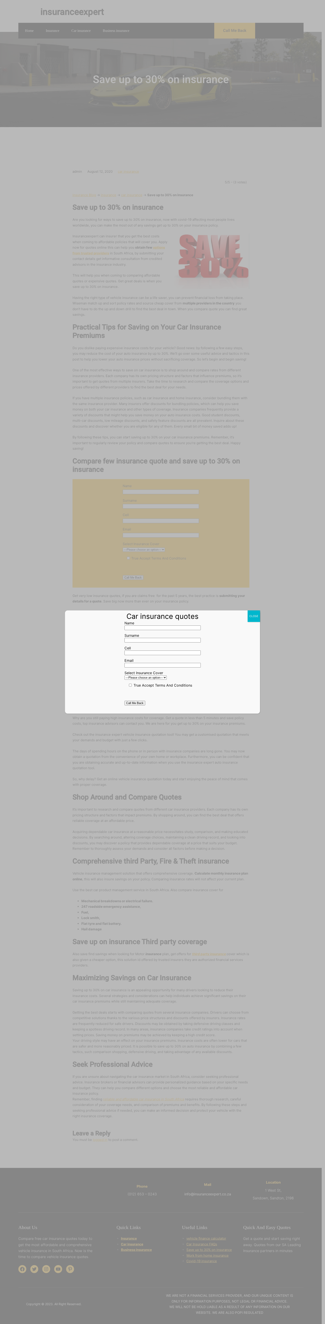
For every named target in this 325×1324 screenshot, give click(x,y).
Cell (127, 648)
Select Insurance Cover (143, 673)
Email (129, 660)
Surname (131, 635)
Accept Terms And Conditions (166, 685)
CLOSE (253, 616)
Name (129, 623)
